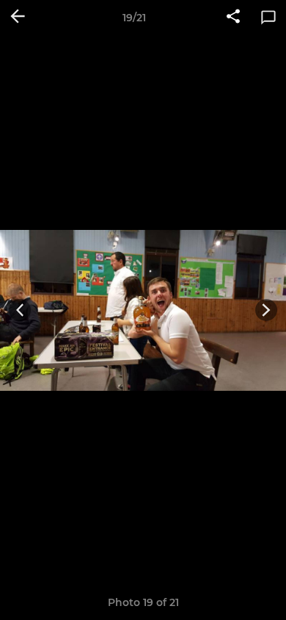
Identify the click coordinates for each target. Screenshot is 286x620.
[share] (233, 17)
